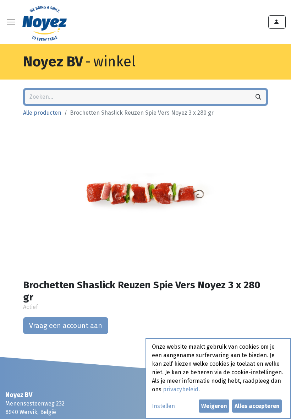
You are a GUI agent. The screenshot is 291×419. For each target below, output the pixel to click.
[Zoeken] (258, 97)
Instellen (163, 406)
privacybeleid (180, 389)
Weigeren (214, 406)
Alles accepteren (257, 406)
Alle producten (42, 112)
